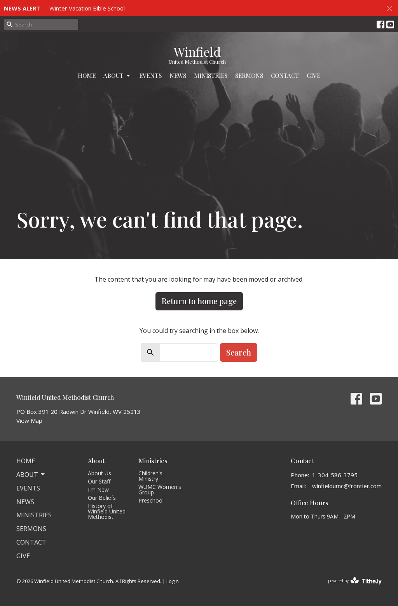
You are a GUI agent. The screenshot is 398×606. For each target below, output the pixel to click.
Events (150, 75)
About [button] (27, 474)
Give (313, 75)
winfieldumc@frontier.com (347, 486)
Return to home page (199, 301)
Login (172, 581)
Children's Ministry (150, 475)
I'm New (98, 489)
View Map (29, 420)
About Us (99, 473)
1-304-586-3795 (335, 475)
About (113, 75)
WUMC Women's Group (159, 489)
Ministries (210, 75)
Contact (285, 75)
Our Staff (99, 481)
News (177, 75)
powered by (351, 587)
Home (87, 75)
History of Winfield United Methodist (107, 511)
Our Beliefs (102, 497)
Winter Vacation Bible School (87, 8)
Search (238, 352)
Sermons (249, 75)
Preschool (151, 500)
